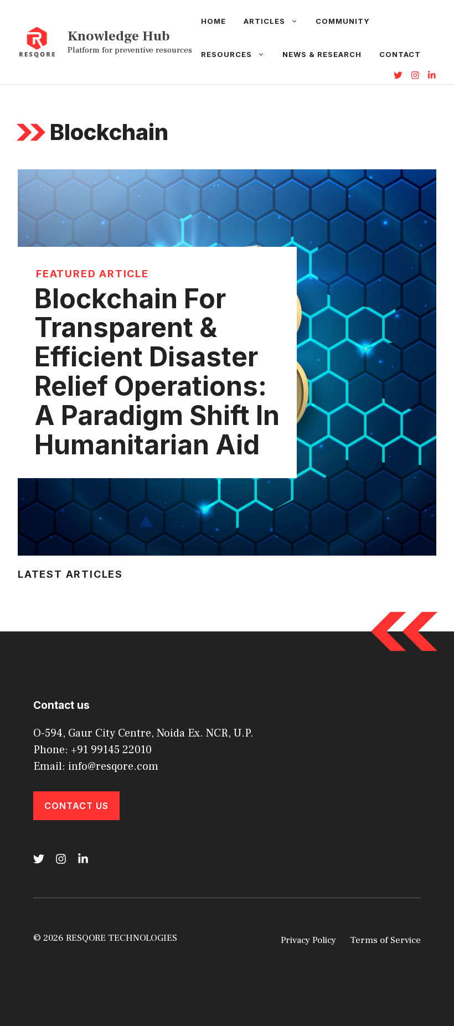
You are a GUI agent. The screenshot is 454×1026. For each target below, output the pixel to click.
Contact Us (76, 805)
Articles (264, 21)
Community (343, 21)
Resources (226, 54)
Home (213, 21)
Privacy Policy (308, 940)
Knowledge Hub (119, 36)
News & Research (322, 54)
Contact (400, 54)
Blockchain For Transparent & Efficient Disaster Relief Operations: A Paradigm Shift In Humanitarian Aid (157, 371)
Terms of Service (385, 940)
